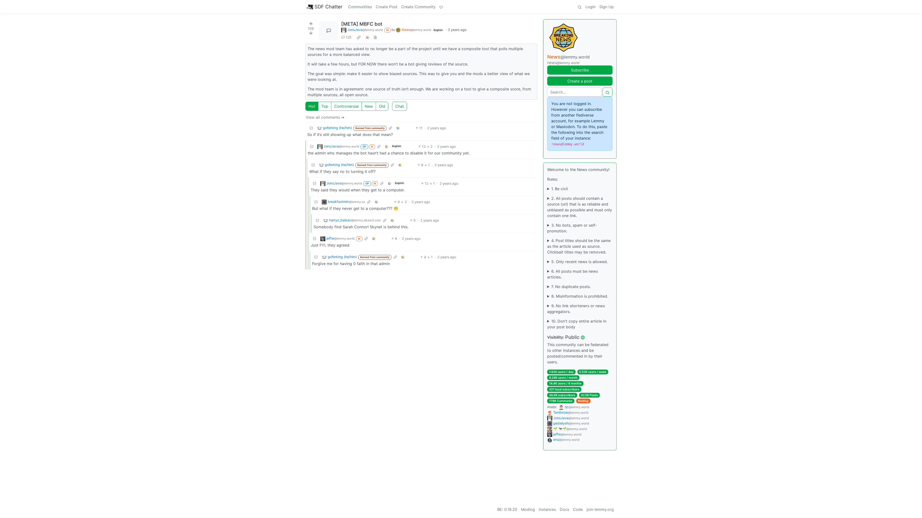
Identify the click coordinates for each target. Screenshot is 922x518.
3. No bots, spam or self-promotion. (572, 228)
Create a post (579, 81)
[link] (359, 37)
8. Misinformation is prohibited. (579, 296)
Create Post (386, 6)
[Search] (579, 7)
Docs (564, 509)
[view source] (375, 37)
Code (578, 509)
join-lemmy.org (600, 509)
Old (382, 106)
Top (324, 106)
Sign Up (606, 6)
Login (590, 6)
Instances (547, 509)
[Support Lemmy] (441, 7)
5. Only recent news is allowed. (579, 261)
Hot (312, 106)
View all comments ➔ (325, 117)
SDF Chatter (328, 7)
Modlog (583, 401)
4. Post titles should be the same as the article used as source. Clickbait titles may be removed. (579, 246)
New (369, 106)
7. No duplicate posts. (571, 286)
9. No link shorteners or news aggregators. (576, 308)
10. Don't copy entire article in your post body (576, 324)
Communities (360, 6)
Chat (399, 106)
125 (349, 37)
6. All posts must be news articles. (572, 274)
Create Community (418, 6)
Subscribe (580, 70)
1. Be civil (559, 188)
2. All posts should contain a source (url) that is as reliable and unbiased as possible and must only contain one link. (579, 207)
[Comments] (328, 30)
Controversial (346, 106)
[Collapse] (311, 128)
